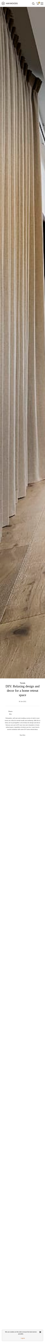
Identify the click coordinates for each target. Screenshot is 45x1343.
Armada (19, 1092)
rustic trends (7, 1053)
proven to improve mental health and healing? (20, 1018)
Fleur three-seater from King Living (16, 1208)
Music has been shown (11, 1244)
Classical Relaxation (10, 1280)
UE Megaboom (9, 1267)
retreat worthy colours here (13, 1098)
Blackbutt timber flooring (12, 1041)
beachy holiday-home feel (12, 995)
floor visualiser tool (27, 1322)
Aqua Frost (30, 1092)
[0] (37, 3)
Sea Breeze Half (9, 1092)
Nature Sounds (27, 1280)
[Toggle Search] (33, 3)
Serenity (25, 1277)
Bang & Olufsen (23, 1262)
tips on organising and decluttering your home (20, 870)
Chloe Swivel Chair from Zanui (28, 1218)
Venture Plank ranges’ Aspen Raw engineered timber (20, 1034)
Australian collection (34, 1041)
